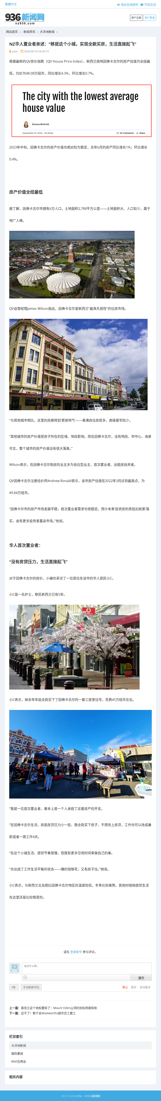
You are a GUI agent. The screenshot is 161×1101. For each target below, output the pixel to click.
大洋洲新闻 (47, 32)
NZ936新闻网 (92, 1096)
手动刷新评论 (31, 987)
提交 (141, 978)
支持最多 (145, 987)
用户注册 (136, 18)
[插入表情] (25, 977)
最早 (134, 987)
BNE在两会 (18, 1061)
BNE (79, 1096)
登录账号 (76, 952)
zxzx (15, 51)
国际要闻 (17, 1053)
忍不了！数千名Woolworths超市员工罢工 (48, 1013)
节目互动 (149, 5)
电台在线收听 (129, 5)
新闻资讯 (29, 32)
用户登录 (150, 18)
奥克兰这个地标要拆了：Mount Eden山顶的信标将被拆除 (59, 1008)
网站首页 (12, 32)
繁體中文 (11, 4)
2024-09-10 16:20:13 (36, 51)
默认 (125, 987)
